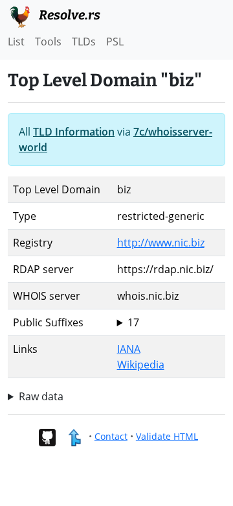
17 (133, 322)
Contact (111, 436)
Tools (48, 41)
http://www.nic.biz (161, 242)
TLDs (84, 41)
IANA (128, 349)
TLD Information (74, 132)
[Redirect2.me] (74, 436)
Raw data (41, 396)
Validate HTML (167, 436)
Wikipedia (140, 364)
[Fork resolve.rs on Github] (47, 436)
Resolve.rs (68, 15)
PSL (115, 41)
